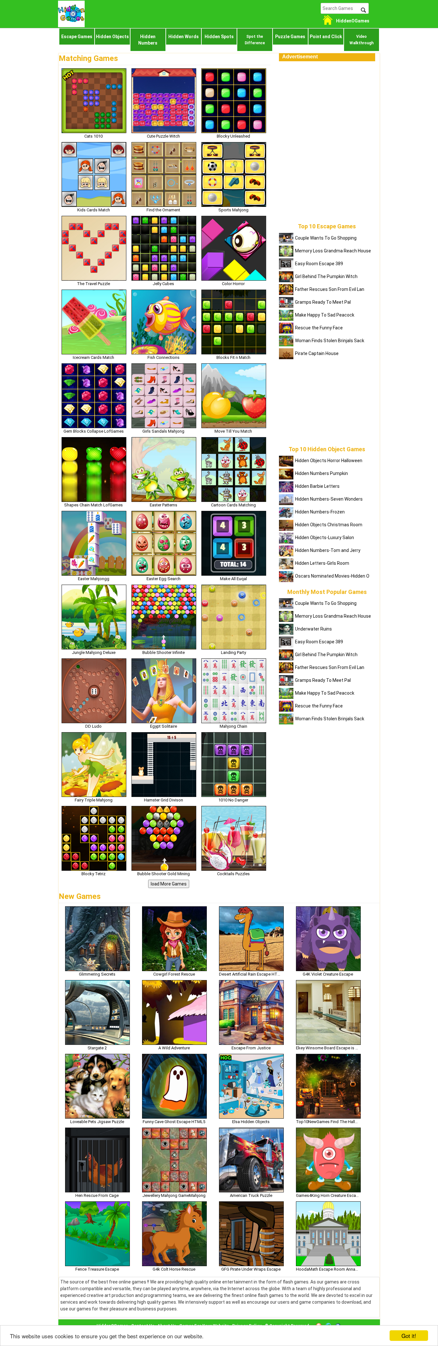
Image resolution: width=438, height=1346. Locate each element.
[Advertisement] (327, 101)
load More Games (169, 883)
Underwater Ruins (313, 628)
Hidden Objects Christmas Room (328, 524)
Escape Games (76, 36)
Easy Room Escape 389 (319, 263)
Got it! (408, 1336)
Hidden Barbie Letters (317, 486)
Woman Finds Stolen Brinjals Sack (329, 340)
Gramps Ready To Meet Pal (323, 302)
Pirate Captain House (317, 353)
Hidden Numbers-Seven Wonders (329, 499)
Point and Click (326, 36)
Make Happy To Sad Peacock (324, 314)
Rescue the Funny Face (319, 327)
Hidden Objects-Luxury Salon (324, 537)
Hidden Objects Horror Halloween (328, 460)
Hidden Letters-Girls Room (322, 563)
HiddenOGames (352, 20)
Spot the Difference (255, 39)
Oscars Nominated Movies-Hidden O (332, 576)
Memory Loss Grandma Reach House (333, 250)
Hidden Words (183, 36)
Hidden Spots (219, 36)
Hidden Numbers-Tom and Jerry (327, 550)
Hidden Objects (112, 36)
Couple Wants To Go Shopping (326, 238)
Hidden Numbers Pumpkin (321, 473)
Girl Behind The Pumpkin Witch (326, 276)
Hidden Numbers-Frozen (320, 511)
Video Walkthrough (362, 39)
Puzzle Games (290, 36)
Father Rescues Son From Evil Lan (329, 289)
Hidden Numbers (147, 40)
